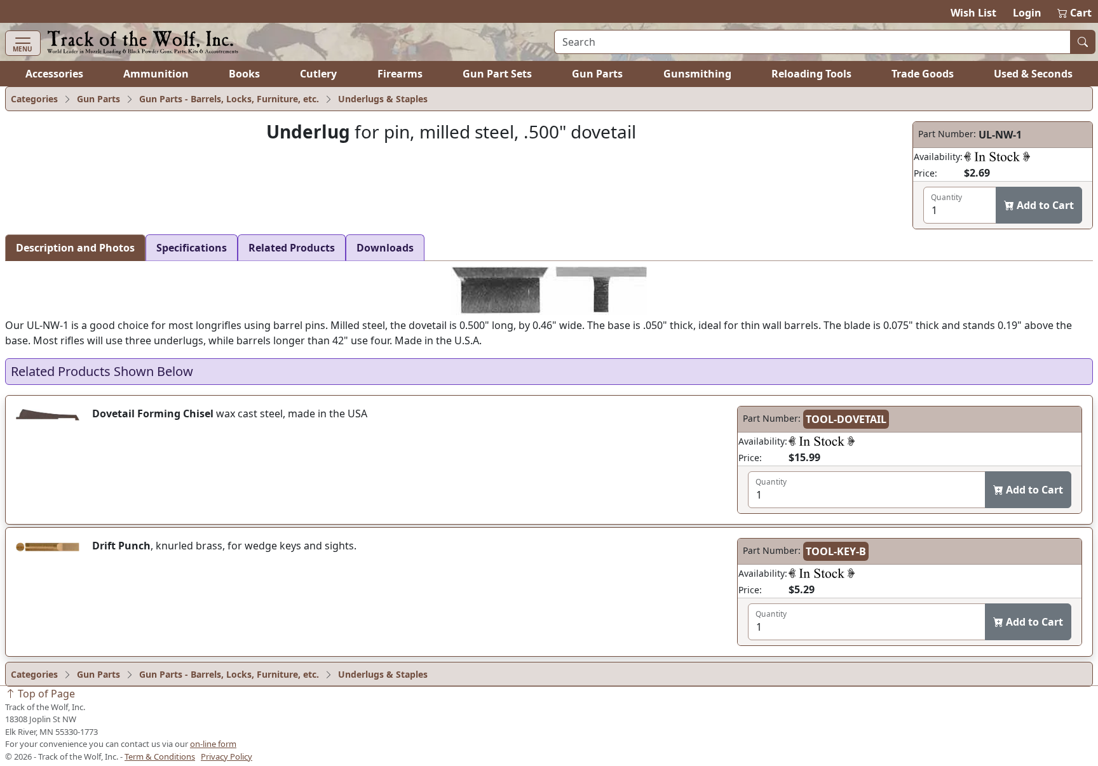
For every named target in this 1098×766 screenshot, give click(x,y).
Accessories (54, 74)
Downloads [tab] (385, 248)
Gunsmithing (697, 74)
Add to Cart (1044, 205)
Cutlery (318, 74)
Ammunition (156, 74)
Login (1027, 13)
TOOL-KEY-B (836, 551)
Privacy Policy (226, 756)
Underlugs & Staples (383, 99)
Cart (1075, 13)
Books (244, 74)
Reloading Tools (811, 74)
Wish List (973, 13)
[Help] (997, 156)
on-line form (213, 743)
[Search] (1082, 42)
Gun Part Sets (497, 74)
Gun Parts (597, 74)
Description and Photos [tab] (75, 248)
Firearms (400, 74)
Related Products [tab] (291, 248)
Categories (34, 99)
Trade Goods (922, 74)
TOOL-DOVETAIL (846, 419)
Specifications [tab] (191, 248)
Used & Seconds (1033, 74)
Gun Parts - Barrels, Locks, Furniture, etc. (229, 99)
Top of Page (45, 694)
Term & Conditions (160, 756)
